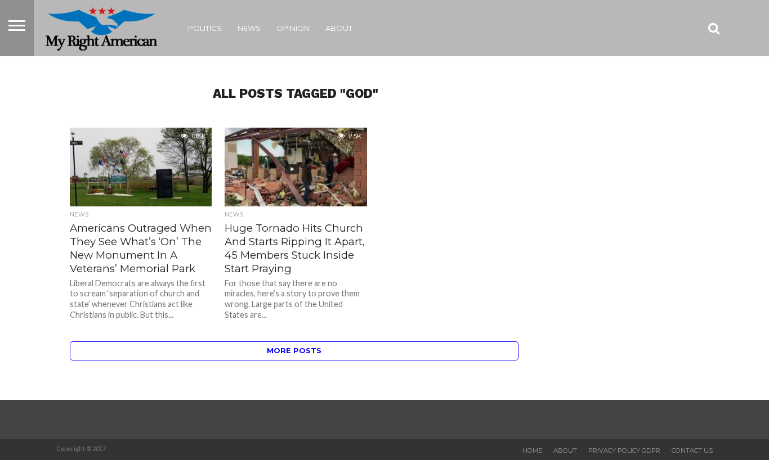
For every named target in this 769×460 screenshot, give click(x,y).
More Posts (294, 350)
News (249, 28)
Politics (205, 28)
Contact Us (692, 450)
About (338, 28)
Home (532, 450)
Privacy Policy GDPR (624, 450)
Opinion (293, 28)
